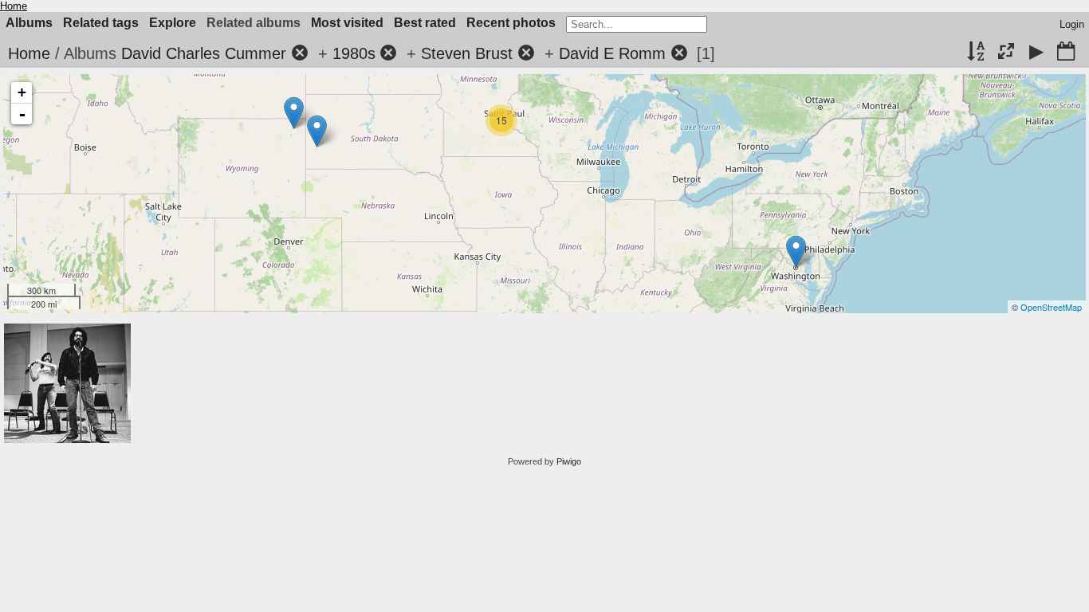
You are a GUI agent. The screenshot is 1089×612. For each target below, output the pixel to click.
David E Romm (612, 53)
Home (13, 6)
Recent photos (511, 22)
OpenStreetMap (1051, 306)
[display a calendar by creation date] (1065, 52)
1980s (353, 53)
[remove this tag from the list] (299, 53)
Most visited (347, 22)
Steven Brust (467, 53)
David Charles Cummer (203, 53)
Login (1072, 24)
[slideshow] (1036, 52)
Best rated (425, 22)
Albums (29, 22)
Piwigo (568, 461)
